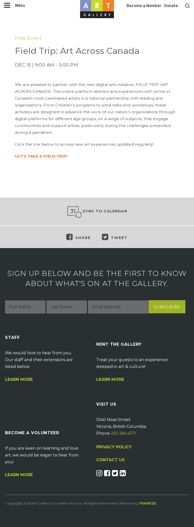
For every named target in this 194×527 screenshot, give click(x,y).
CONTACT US (110, 460)
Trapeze (147, 503)
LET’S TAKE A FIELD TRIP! (41, 156)
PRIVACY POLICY (114, 447)
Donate (171, 6)
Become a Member (144, 6)
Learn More (19, 380)
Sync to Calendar (105, 211)
